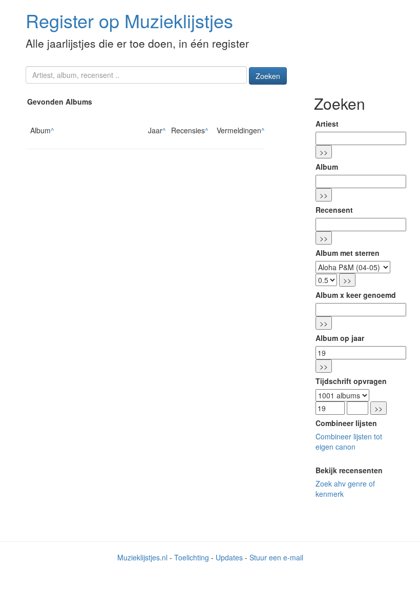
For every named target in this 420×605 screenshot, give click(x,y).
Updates (229, 557)
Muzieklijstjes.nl (142, 557)
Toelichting (191, 557)
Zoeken (268, 76)
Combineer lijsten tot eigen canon (349, 441)
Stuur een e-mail (276, 557)
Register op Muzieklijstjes (129, 20)
